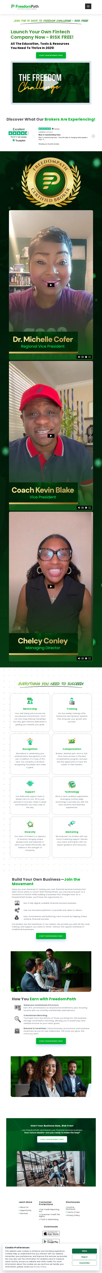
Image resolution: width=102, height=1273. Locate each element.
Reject (84, 1257)
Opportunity (25, 1210)
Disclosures (73, 1202)
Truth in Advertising (49, 1219)
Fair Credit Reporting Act (49, 1210)
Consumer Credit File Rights (49, 1215)
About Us (24, 1207)
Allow (84, 1251)
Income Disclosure (70, 1208)
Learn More (25, 1202)
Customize (84, 1263)
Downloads (51, 1226)
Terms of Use (73, 1212)
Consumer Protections (46, 1203)
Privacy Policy (73, 1215)
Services (24, 1213)
